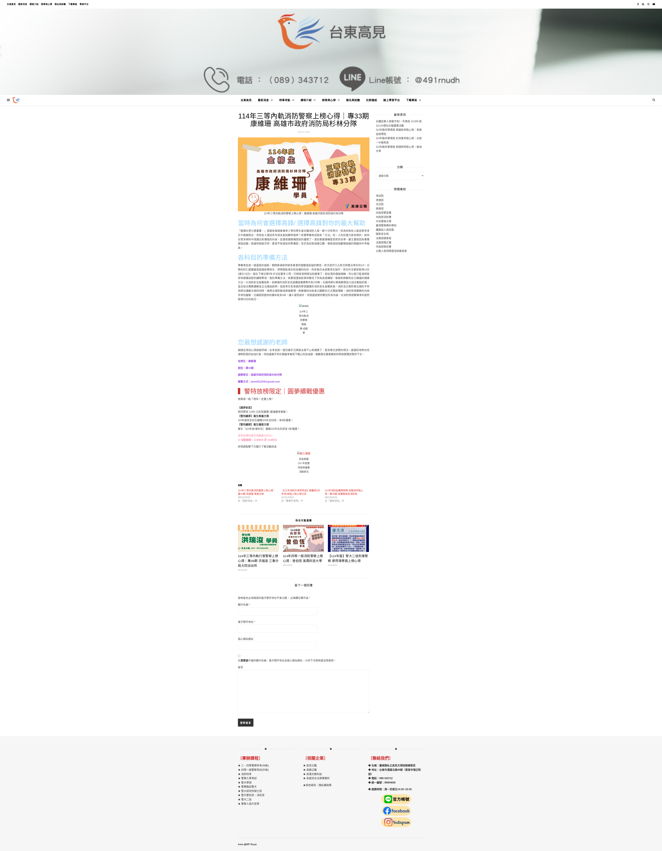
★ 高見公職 (310, 765)
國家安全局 (382, 233)
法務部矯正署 (383, 242)
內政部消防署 (383, 216)
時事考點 (284, 100)
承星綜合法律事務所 (318, 778)
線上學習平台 (391, 100)
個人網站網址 (245, 638)
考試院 (380, 195)
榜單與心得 (46, 4)
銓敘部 (380, 208)
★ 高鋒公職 (310, 769)
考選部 (380, 200)
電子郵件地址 (246, 621)
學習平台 (84, 4)
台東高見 (11, 4)
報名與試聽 (60, 4)
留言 (240, 667)
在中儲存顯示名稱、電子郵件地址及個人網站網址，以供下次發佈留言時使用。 (287, 660)
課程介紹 (34, 4)
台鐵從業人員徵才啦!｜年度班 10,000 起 (399, 121)
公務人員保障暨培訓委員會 (391, 250)
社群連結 (371, 100)
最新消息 (22, 4)
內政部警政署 (383, 212)
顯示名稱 (244, 604)
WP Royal (251, 844)
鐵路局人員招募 (385, 229)
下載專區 (72, 4)
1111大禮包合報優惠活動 (390, 125)
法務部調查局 (383, 238)
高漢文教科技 (314, 774)
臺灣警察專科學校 (386, 225)
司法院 (380, 204)
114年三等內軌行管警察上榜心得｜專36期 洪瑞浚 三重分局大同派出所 (258, 560)
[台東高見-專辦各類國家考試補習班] (16, 100)
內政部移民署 (383, 246)
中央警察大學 (383, 221)
